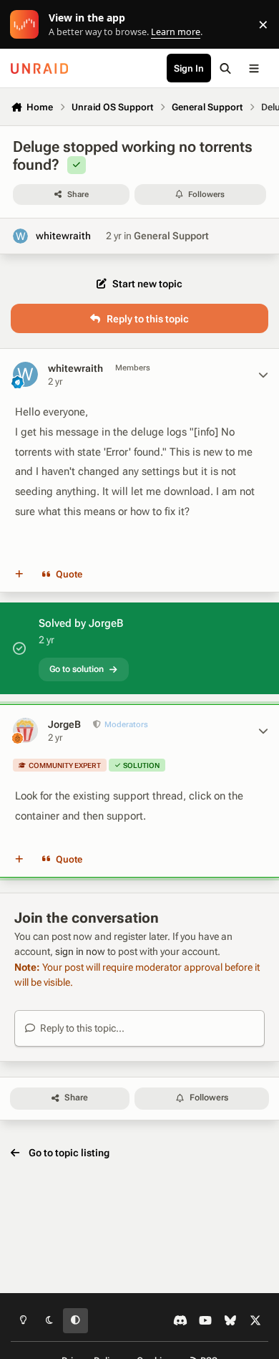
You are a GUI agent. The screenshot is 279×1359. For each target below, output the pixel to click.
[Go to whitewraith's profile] (20, 236)
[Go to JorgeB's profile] (25, 730)
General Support (171, 235)
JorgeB (64, 724)
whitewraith (63, 235)
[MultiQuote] (19, 574)
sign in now (80, 951)
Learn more (27, 25)
